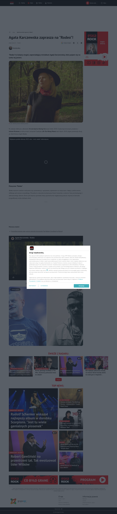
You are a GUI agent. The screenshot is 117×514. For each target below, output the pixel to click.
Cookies (39, 281)
